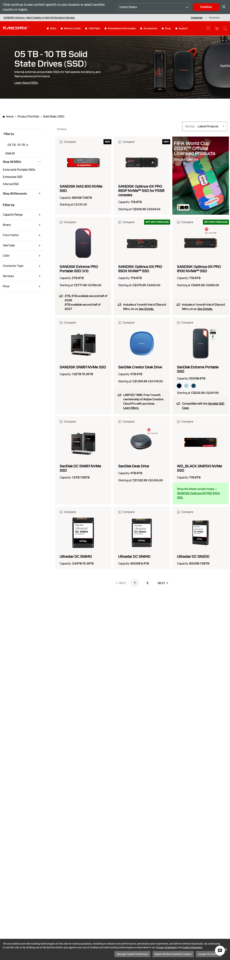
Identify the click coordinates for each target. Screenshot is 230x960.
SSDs (53, 28)
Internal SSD (11, 184)
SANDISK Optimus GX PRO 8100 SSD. (198, 495)
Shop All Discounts (15, 193)
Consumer (197, 17)
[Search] (225, 28)
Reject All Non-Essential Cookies (173, 954)
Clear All (10, 153)
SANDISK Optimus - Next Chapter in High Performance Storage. (39, 17)
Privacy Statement (166, 947)
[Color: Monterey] (193, 386)
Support (183, 28)
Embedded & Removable (122, 28)
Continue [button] (206, 7)
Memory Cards (72, 28)
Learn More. (131, 408)
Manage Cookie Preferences (132, 954)
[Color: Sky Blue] (186, 386)
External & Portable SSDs (19, 170)
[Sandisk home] (16, 28)
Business (214, 17)
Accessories (150, 28)
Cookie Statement (192, 947)
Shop (168, 28)
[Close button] (224, 7)
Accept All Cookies (208, 954)
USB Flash (94, 28)
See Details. (146, 309)
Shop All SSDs (12, 161)
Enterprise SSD (12, 177)
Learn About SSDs (26, 82)
